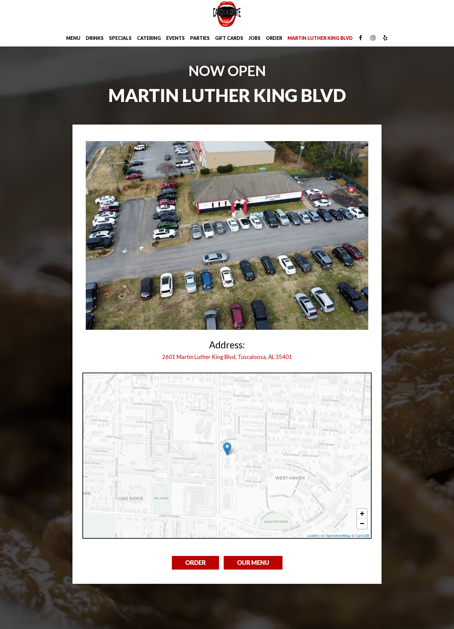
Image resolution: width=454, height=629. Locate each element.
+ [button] (362, 513)
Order (274, 38)
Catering (149, 38)
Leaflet (312, 535)
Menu (73, 38)
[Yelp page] (385, 38)
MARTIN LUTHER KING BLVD (320, 38)
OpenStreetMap (338, 535)
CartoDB (362, 535)
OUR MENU (253, 562)
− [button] (362, 523)
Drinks (95, 38)
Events (175, 38)
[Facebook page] (360, 38)
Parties (200, 38)
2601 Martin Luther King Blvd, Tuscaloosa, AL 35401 (227, 356)
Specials (120, 38)
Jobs (255, 38)
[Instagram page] (373, 38)
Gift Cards (229, 38)
